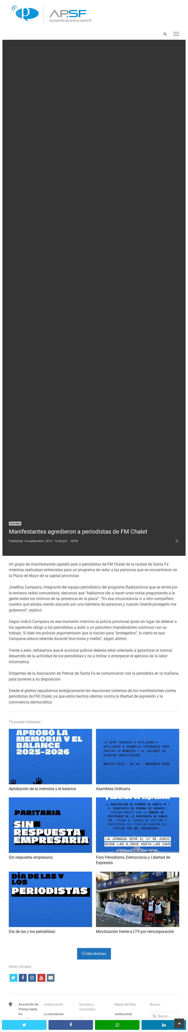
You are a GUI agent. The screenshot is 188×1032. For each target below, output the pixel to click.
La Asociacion (54, 1014)
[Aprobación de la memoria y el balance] (50, 731)
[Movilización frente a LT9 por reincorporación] (137, 874)
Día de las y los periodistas (32, 931)
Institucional (123, 1014)
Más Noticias (95, 954)
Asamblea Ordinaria (113, 788)
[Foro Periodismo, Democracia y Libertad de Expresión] (137, 800)
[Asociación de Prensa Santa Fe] (94, 14)
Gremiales (15, 523)
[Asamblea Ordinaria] (137, 731)
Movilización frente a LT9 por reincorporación (135, 931)
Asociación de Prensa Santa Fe (28, 1009)
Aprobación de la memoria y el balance (42, 788)
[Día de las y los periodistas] (50, 874)
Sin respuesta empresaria (31, 857)
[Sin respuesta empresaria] (50, 800)
